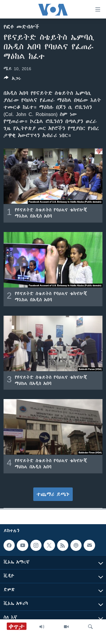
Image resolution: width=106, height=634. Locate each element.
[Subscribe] (89, 545)
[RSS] (62, 545)
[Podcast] (76, 545)
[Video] (66, 626)
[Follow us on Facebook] (9, 545)
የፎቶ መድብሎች (21, 27)
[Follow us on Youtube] (22, 545)
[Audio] (42, 626)
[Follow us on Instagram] (36, 545)
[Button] (12, 79)
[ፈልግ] (90, 626)
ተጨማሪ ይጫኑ (53, 494)
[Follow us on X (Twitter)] (49, 545)
